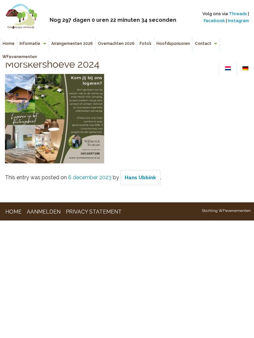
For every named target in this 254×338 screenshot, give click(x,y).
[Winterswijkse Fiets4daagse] (21, 18)
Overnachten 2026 (116, 43)
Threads (238, 13)
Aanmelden (44, 212)
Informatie (30, 43)
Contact (203, 43)
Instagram (238, 20)
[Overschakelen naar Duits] (245, 69)
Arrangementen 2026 (72, 43)
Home (9, 43)
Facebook (214, 20)
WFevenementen (19, 56)
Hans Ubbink (140, 178)
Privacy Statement (94, 212)
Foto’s (145, 43)
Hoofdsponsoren (173, 43)
